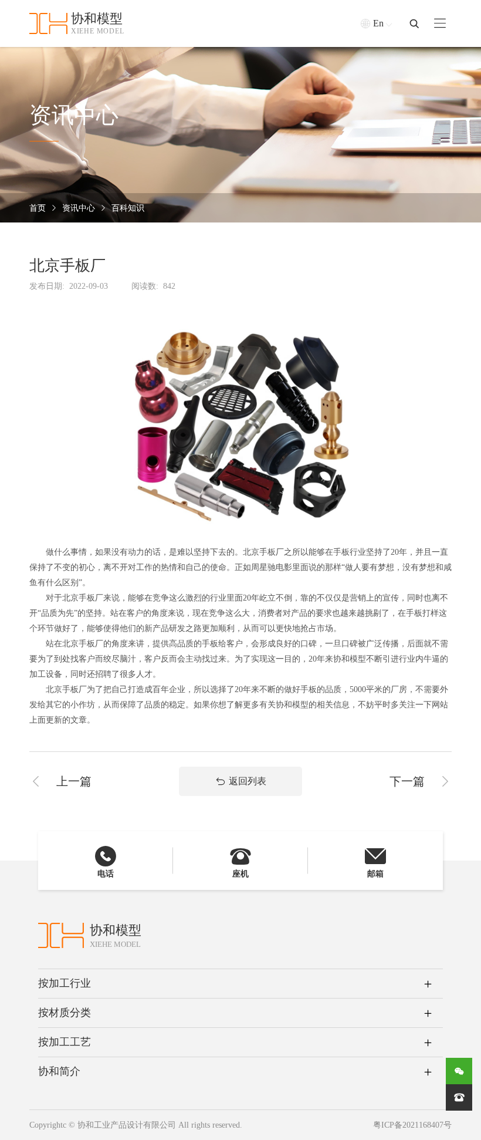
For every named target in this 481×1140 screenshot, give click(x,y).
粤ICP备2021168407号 (412, 1125)
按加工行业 (64, 983)
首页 (37, 208)
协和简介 (59, 1071)
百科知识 (127, 208)
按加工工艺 (64, 1042)
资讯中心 (78, 208)
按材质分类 (64, 1012)
